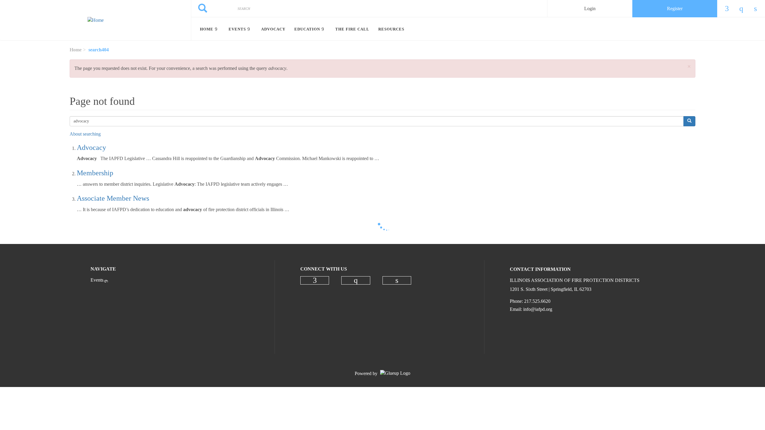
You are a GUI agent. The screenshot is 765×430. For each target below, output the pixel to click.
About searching (85, 133)
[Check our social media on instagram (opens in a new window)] (355, 280)
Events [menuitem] (237, 29)
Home (76, 49)
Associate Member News (113, 198)
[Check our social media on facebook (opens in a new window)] (315, 280)
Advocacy (91, 147)
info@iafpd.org (537, 309)
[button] (689, 67)
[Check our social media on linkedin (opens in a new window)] (397, 280)
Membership (95, 173)
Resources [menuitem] (391, 29)
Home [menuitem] (206, 29)
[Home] (95, 20)
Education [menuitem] (307, 29)
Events (97, 279)
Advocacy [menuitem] (273, 29)
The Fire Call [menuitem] (352, 29)
